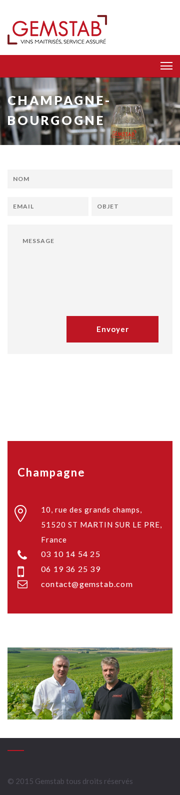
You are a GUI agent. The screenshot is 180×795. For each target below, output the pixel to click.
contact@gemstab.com (87, 583)
